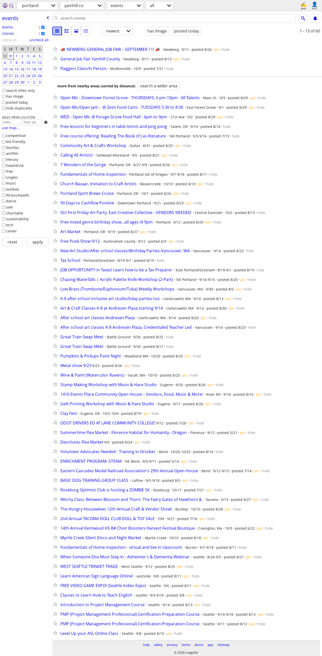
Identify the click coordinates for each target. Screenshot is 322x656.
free (9, 171)
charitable (14, 213)
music (11, 183)
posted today (17, 102)
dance (11, 201)
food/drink (15, 165)
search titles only (20, 90)
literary (12, 159)
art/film (12, 153)
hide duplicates (19, 108)
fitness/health (17, 195)
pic (216, 49)
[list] (57, 31)
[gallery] (76, 31)
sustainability (17, 218)
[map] (86, 31)
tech (9, 225)
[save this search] (315, 18)
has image (14, 96)
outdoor (12, 189)
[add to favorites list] (56, 49)
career (11, 231)
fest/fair (12, 147)
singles (12, 177)
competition (16, 135)
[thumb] (66, 31)
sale (9, 207)
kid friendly (15, 141)
